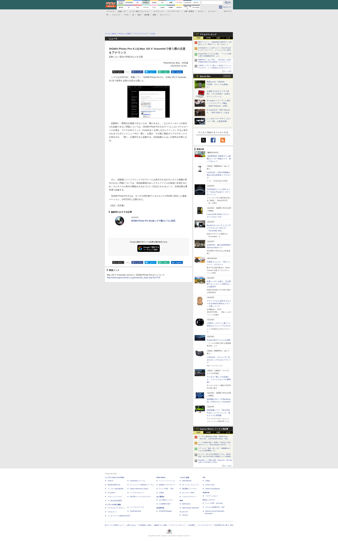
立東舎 (161, 493)
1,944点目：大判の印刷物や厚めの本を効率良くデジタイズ (219, 175)
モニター (201, 11)
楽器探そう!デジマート (167, 485)
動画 (154, 15)
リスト (127, 72)
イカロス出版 (184, 477)
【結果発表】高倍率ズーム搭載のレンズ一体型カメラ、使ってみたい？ (219, 158)
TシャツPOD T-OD (166, 489)
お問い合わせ (131, 525)
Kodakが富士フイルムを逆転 (219, 340)
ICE (204, 477)
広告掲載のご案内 (145, 525)
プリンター (212, 11)
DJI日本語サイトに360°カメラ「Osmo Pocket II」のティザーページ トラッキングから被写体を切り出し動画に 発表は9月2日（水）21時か (215, 50)
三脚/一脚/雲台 (189, 11)
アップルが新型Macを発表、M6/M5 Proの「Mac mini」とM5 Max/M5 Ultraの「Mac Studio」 (213, 439)
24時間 (208, 38)
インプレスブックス (137, 507)
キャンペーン (164, 15)
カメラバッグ (158, 11)
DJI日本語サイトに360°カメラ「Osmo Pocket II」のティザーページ (219, 192)
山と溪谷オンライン (166, 500)
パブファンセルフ (211, 496)
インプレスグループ (204, 525)
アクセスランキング (208, 34)
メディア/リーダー (173, 11)
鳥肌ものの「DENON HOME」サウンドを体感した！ (218, 84)
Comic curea (209, 485)
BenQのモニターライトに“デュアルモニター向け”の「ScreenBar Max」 (219, 228)
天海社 (207, 481)
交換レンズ (122, 11)
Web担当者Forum (114, 485)
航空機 (146, 15)
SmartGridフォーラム (137, 481)
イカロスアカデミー (189, 497)
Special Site (205, 76)
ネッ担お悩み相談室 (115, 501)
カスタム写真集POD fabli (214, 507)
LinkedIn (178, 72)
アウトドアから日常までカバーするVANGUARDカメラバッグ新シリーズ (219, 303)
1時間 (198, 38)
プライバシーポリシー (178, 525)
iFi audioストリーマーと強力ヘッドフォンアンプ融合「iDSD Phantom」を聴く (219, 103)
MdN (181, 501)
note (165, 72)
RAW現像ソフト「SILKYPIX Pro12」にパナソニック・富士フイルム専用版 (218, 412)
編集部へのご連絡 (160, 525)
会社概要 (191, 525)
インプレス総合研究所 (115, 489)
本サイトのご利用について (114, 525)
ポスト (120, 72)
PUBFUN (206, 493)
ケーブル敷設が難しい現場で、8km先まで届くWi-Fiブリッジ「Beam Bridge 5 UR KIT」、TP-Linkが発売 (215, 445)
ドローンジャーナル (115, 497)
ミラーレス (110, 11)
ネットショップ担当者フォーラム (142, 485)
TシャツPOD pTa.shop (214, 503)
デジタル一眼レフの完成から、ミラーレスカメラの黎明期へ (219, 379)
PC (107, 15)
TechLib (185, 515)
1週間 (218, 38)
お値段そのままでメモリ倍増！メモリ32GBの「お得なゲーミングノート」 (218, 93)
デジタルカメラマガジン (116, 508)
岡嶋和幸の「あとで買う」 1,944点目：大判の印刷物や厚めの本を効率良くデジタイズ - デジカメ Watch (214, 62)
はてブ (152, 72)
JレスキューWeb (188, 493)
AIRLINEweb (186, 481)
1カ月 (228, 38)
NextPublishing (135, 511)
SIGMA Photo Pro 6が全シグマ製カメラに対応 (153, 221)
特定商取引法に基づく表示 (223, 525)
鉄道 (139, 15)
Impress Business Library (139, 489)
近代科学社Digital (165, 511)
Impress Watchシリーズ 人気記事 (214, 429)
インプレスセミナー (137, 493)
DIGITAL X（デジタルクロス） (141, 497)
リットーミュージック (167, 481)
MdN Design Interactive (190, 508)
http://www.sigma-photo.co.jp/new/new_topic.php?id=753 (133, 277)
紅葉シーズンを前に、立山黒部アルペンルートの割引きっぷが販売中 (219, 284)
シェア (139, 72)
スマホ (126, 15)
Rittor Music (161, 477)
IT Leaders (111, 493)
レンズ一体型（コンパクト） (140, 11)
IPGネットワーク (209, 500)
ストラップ (116, 15)
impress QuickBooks (212, 489)
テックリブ (183, 512)
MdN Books (186, 504)
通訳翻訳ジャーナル (189, 489)
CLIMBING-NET (164, 504)
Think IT (110, 481)
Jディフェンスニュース (190, 485)
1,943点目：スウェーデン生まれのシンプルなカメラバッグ (219, 359)
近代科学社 (160, 508)
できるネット (112, 512)
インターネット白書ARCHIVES (119, 516)
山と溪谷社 (160, 497)
